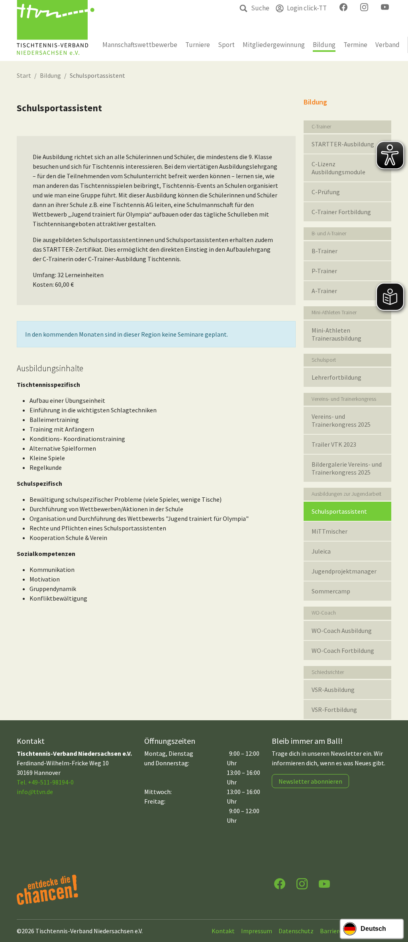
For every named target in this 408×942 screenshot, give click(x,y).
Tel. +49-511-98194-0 (45, 782)
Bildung (50, 75)
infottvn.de (35, 792)
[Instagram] (302, 883)
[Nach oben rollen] (394, 904)
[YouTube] (324, 883)
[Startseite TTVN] (55, 30)
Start (24, 75)
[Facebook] (279, 883)
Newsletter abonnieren (310, 781)
